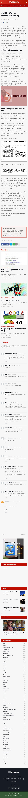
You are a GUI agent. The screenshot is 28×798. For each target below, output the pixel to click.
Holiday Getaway (14, 688)
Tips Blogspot (14, 680)
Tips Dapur (20, 5)
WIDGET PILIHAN (14, 690)
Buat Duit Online (14, 659)
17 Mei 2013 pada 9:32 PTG (18, 466)
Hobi (25, 5)
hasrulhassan (8, 414)
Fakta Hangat (14, 653)
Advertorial (14, 668)
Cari (26, 2)
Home (2, 5)
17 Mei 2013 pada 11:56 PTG (17, 482)
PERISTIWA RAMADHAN (14, 750)
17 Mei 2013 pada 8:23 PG (21, 353)
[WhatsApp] (14, 244)
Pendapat (14, 725)
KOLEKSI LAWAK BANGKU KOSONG (14, 709)
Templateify (16, 793)
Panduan (14, 645)
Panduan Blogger (14, 744)
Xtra (14, 721)
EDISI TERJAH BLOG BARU (14, 713)
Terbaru (3, 534)
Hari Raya (14, 678)
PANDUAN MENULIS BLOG (13, 10)
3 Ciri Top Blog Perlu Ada (10, 300)
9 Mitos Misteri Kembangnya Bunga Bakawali (11, 608)
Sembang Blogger (14, 651)
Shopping (14, 663)
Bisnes (14, 759)
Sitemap (10, 795)
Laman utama (4, 10)
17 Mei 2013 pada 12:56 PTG (12, 402)
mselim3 (7, 501)
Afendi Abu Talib (9, 491)
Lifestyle (14, 643)
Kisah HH (14, 746)
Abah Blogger (14, 754)
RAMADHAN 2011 (14, 752)
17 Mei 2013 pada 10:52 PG (15, 392)
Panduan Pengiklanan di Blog (14, 715)
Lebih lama (23, 534)
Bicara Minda (14, 692)
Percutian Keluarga (14, 748)
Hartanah (14, 686)
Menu (2, 2)
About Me (15, 795)
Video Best (14, 697)
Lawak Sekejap (14, 707)
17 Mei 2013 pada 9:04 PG (15, 365)
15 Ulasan (16, 19)
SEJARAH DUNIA (14, 730)
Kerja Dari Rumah (14, 667)
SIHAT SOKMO (14, 758)
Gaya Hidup (8, 5)
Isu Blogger (14, 727)
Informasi (14, 705)
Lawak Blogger (14, 711)
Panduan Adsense (14, 719)
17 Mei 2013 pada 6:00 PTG (17, 414)
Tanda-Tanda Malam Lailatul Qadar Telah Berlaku (11, 592)
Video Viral (14, 763)
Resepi (14, 5)
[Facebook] (3, 22)
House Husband (14, 649)
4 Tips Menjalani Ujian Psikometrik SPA (14, 633)
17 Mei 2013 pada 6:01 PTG (17, 455)
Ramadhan (14, 672)
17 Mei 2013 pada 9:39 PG (11, 374)
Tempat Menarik (14, 661)
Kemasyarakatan (14, 738)
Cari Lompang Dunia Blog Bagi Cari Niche (12, 270)
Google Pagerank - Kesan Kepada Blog (13, 330)
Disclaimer (9, 235)
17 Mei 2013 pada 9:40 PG (11, 383)
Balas (6, 361)
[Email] (7, 22)
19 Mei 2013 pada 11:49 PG (18, 491)
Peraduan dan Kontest (14, 732)
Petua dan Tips (14, 742)
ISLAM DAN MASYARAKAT (14, 729)
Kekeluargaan (14, 657)
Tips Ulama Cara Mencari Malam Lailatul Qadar (10, 600)
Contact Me (20, 795)
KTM (14, 756)
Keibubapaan (14, 682)
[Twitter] (5, 22)
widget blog (14, 723)
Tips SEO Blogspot (14, 676)
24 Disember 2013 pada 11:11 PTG (15, 501)
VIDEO (14, 696)
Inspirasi (14, 717)
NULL (14, 736)
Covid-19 (14, 699)
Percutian (14, 665)
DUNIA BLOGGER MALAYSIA (7, 297)
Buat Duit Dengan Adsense (14, 703)
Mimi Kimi (7, 365)
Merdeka (14, 740)
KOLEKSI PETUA (14, 734)
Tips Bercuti (14, 670)
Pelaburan (14, 694)
